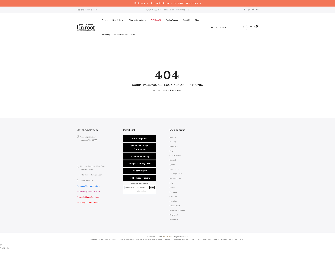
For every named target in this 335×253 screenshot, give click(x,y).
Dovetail (172, 160)
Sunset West (174, 206)
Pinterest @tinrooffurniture (88, 197)
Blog (197, 20)
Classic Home (175, 155)
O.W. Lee (173, 197)
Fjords (172, 165)
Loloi (171, 183)
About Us (187, 20)
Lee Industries (175, 178)
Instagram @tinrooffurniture (88, 191)
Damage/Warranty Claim (139, 163)
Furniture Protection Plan (124, 34)
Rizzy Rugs (173, 201)
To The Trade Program (139, 178)
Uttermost (173, 215)
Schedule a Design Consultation (139, 147)
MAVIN (172, 187)
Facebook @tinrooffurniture (88, 186)
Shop (104, 20)
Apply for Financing (139, 156)
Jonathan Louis (175, 174)
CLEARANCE (156, 20)
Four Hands (174, 169)
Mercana (173, 192)
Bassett (172, 142)
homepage (175, 90)
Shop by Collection (136, 20)
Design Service (172, 20)
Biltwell (172, 151)
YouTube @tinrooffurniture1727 (89, 202)
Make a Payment (139, 138)
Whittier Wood (175, 219)
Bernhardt (173, 146)
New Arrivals (117, 20)
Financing (106, 34)
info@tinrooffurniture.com (177, 10)
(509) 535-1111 (154, 10)
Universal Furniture (177, 210)
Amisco (172, 137)
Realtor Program (139, 170)
